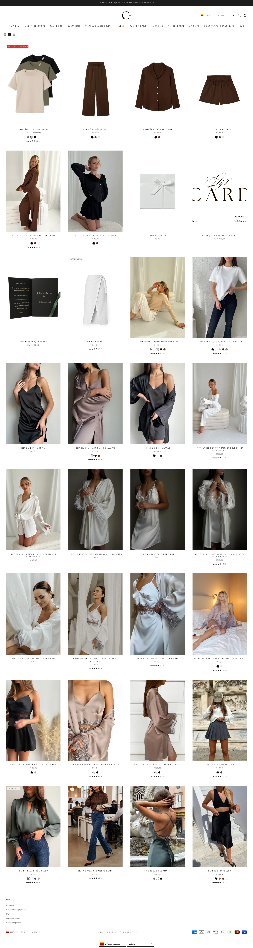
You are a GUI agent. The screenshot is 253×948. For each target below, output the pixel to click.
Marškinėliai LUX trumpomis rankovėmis (220, 342)
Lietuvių (221, 15)
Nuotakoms (74, 26)
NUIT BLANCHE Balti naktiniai (157, 554)
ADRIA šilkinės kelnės (95, 129)
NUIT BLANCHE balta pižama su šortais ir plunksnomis (33, 555)
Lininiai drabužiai (35, 26)
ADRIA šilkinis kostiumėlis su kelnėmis (33, 236)
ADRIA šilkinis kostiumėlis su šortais (95, 236)
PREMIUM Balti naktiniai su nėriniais (157, 659)
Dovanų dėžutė (157, 236)
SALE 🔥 (120, 26)
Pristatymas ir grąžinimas (219, 26)
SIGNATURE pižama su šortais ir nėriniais (33, 765)
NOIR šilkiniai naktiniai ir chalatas (96, 448)
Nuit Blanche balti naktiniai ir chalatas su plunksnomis (220, 555)
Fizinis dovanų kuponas (33, 342)
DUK (242, 26)
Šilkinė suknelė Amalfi (157, 871)
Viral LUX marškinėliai (98, 26)
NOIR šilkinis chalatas (157, 448)
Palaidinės (56, 26)
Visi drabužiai (176, 26)
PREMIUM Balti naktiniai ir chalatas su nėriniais (95, 660)
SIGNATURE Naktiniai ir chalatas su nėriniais (219, 659)
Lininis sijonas (95, 342)
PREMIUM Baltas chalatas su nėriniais (33, 659)
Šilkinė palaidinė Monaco (33, 871)
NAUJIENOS (157, 26)
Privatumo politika (13, 922)
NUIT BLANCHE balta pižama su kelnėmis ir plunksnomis (219, 449)
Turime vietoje (138, 26)
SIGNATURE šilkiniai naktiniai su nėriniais (95, 765)
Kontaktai (10, 905)
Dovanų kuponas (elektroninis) (219, 236)
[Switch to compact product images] (14, 34)
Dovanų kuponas (13, 918)
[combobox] (112, 944)
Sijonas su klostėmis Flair (220, 765)
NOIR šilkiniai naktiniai (33, 448)
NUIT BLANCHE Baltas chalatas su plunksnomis (95, 554)
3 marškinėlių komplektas (33, 129)
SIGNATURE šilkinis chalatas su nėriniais (157, 765)
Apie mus (194, 26)
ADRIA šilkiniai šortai (219, 129)
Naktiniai (14, 26)
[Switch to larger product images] (5, 34)
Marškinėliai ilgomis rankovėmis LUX (158, 342)
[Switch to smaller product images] (9, 34)
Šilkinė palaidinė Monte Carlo (95, 871)
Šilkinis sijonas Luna (219, 871)
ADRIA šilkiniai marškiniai (157, 129)
